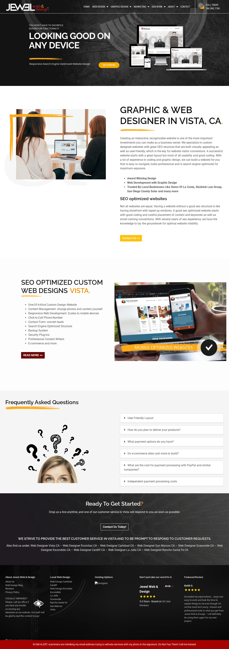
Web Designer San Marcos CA (156, 545)
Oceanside (55, 599)
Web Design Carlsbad (61, 581)
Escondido (55, 592)
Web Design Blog (14, 585)
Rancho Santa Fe (58, 602)
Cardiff (53, 585)
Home (87, 6)
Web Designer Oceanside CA (196, 545)
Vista (52, 609)
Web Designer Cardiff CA (89, 550)
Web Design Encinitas (61, 588)
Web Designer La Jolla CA (124, 550)
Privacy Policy (12, 592)
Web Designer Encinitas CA (80, 545)
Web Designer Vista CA (45, 545)
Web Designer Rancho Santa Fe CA (166, 550)
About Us (9, 581)
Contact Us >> (131, 238)
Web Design (98, 6)
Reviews (9, 588)
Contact (185, 6)
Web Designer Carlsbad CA (117, 545)
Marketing (140, 6)
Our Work (157, 6)
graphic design (171, 159)
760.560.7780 (213, 6)
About (171, 6)
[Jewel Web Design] (30, 7)
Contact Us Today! (114, 527)
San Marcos (56, 606)
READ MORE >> (33, 355)
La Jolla (54, 595)
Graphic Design (119, 6)
